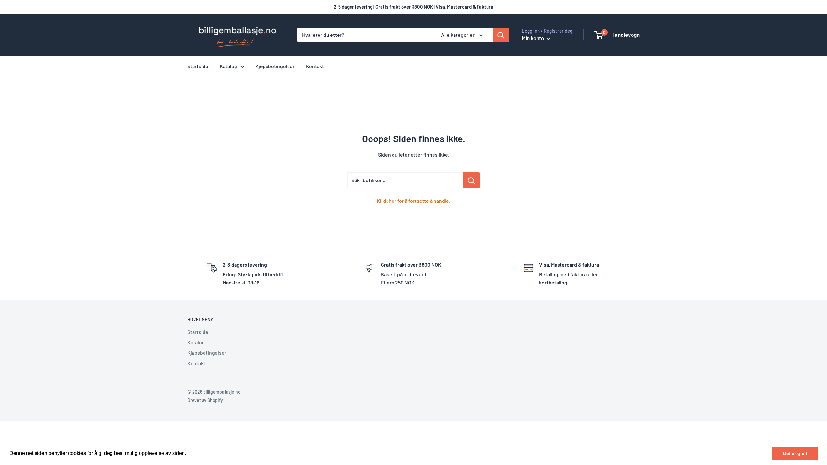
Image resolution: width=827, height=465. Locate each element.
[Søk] (501, 35)
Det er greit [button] (795, 453)
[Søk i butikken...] (471, 180)
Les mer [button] (197, 453)
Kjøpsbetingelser (275, 66)
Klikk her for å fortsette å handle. (413, 201)
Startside (197, 66)
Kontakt (315, 66)
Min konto (533, 38)
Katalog (228, 66)
